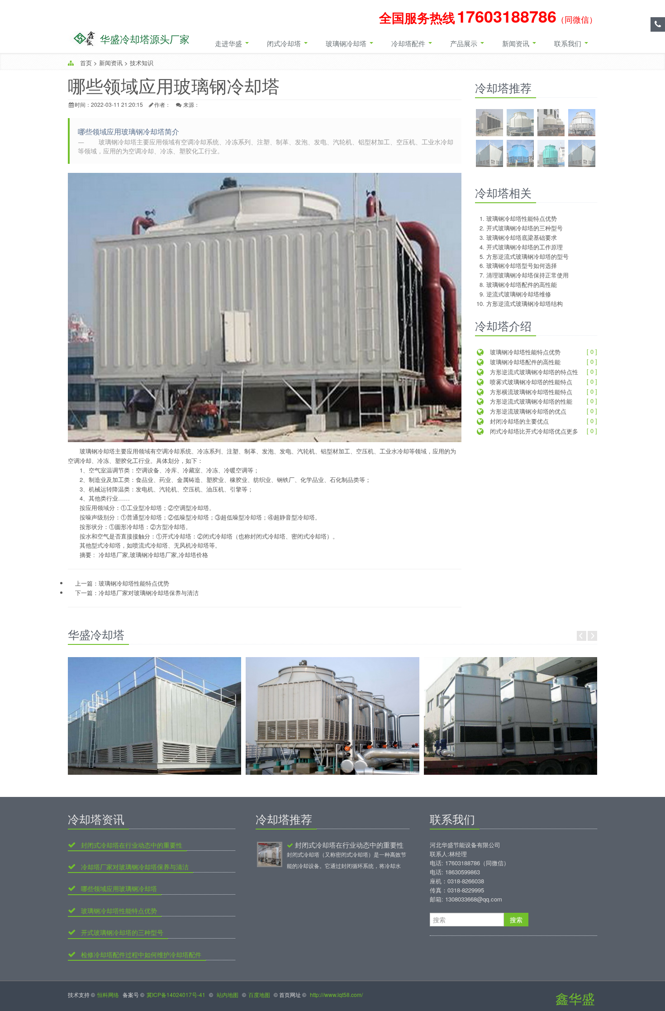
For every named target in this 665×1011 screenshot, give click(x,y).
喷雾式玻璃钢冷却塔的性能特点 (530, 381)
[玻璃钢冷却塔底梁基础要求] (551, 123)
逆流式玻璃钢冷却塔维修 (518, 294)
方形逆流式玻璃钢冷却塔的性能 (530, 401)
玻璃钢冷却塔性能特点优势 (134, 583)
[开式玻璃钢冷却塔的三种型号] (520, 123)
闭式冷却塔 (285, 43)
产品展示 (464, 43)
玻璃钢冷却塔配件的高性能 (521, 284)
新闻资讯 (516, 43)
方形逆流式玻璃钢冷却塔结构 (524, 303)
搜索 (516, 919)
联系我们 (568, 43)
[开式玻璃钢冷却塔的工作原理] (581, 123)
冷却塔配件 (409, 43)
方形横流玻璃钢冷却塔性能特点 (530, 391)
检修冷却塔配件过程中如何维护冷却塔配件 (140, 954)
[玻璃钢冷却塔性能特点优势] (489, 123)
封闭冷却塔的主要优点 (518, 421)
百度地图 (259, 994)
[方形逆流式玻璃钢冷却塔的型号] (489, 154)
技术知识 (141, 62)
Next (592, 636)
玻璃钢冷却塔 (347, 43)
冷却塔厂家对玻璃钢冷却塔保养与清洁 (149, 592)
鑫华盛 (575, 998)
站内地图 (227, 994)
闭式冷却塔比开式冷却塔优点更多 (533, 431)
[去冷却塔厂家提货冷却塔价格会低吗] (510, 716)
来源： (191, 104)
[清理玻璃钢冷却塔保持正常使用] (551, 154)
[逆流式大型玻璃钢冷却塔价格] (154, 716)
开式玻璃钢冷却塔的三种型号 (524, 228)
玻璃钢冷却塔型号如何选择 (521, 265)
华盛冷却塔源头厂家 (145, 39)
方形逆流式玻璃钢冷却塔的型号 (527, 256)
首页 (86, 62)
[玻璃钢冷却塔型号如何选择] (520, 154)
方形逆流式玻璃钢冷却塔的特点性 (533, 371)
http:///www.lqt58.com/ (336, 994)
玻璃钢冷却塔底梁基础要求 (521, 237)
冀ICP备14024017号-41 (176, 994)
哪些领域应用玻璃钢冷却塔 (118, 888)
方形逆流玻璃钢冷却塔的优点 (527, 411)
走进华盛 (229, 43)
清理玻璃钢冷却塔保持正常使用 (527, 275)
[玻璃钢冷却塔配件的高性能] (581, 154)
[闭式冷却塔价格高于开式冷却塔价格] (332, 716)
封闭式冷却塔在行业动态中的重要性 (130, 845)
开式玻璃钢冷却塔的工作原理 (524, 247)
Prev (581, 636)
